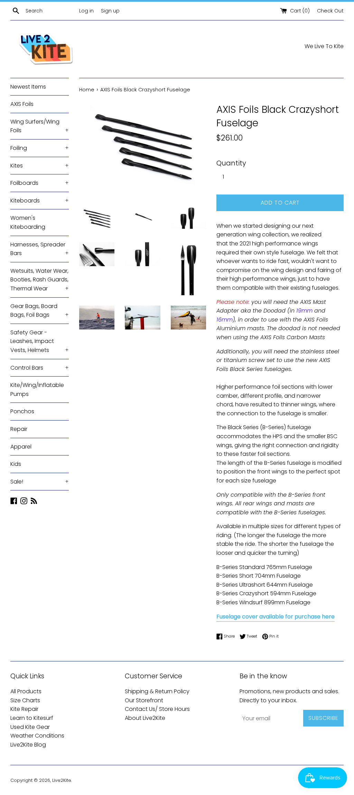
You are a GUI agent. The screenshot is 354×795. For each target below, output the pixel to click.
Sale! (39, 482)
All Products (25, 691)
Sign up (110, 10)
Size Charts (25, 700)
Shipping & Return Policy (157, 691)
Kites (39, 166)
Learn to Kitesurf (31, 718)
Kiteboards (39, 201)
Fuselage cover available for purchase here (275, 617)
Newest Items (28, 87)
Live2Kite (61, 780)
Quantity (231, 163)
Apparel (20, 447)
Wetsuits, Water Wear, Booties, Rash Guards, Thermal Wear (39, 279)
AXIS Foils (22, 104)
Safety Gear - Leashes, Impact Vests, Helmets (39, 341)
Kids (15, 464)
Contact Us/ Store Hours (157, 709)
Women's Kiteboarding (27, 222)
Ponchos (22, 411)
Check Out (330, 10)
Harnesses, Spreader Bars (39, 249)
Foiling (39, 148)
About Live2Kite (145, 718)
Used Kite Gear (30, 727)
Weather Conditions (37, 736)
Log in (86, 10)
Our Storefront (144, 700)
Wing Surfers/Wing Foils (39, 126)
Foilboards (39, 183)
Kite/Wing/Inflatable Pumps (37, 389)
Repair (18, 429)
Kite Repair (24, 709)
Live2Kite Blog (28, 745)
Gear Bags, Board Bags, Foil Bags (39, 310)
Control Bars (39, 368)
